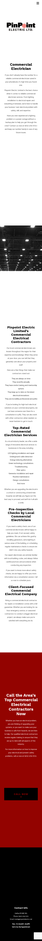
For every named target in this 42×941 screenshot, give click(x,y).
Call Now (21, 794)
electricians (18, 555)
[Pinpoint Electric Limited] (21, 26)
